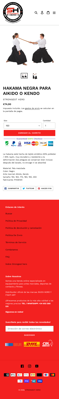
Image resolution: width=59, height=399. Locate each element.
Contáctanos (11, 249)
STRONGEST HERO (32, 390)
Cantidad (46, 121)
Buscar (8, 213)
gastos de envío (32, 108)
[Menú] (54, 13)
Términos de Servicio (15, 242)
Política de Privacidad (16, 221)
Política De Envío (13, 235)
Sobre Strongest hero (16, 264)
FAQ (7, 257)
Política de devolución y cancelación (23, 228)
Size (5, 121)
